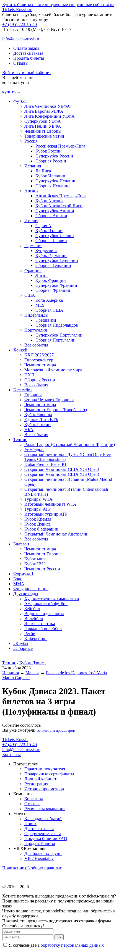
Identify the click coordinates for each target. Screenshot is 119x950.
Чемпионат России (42, 568)
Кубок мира (35, 559)
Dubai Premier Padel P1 (45, 464)
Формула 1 (23, 573)
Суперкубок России (54, 156)
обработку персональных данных (72, 945)
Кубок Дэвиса (37, 524)
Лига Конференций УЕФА (49, 116)
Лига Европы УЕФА (43, 111)
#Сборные (23, 648)
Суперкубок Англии (54, 210)
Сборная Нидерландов (56, 325)
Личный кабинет (40, 778)
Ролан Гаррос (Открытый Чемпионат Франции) (69, 444)
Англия (31, 190)
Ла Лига (43, 171)
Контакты (11, 754)
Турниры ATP (37, 509)
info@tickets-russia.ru (21, 38)
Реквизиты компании (44, 808)
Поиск (30, 823)
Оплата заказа (26, 48)
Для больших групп (43, 853)
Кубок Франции (50, 280)
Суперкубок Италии (54, 235)
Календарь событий (43, 818)
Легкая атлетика (39, 623)
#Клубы (20, 643)
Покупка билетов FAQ (45, 838)
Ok (59, 937)
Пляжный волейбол (43, 628)
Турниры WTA (38, 499)
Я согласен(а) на (56, 945)
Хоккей (20, 350)
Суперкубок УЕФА (42, 121)
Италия (31, 220)
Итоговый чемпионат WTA (50, 504)
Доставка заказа (28, 53)
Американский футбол (46, 603)
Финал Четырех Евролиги (49, 399)
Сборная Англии (51, 215)
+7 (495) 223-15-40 (19, 24)
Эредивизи (45, 320)
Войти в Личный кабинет (26, 72)
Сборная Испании (52, 185)
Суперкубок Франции (56, 285)
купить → (11, 92)
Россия (30, 141)
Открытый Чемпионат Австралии (56, 534)
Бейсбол (32, 608)
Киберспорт (35, 638)
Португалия (35, 330)
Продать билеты (28, 58)
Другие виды (25, 593)
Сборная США (49, 310)
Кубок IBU (34, 563)
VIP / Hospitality (39, 858)
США (29, 295)
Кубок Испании (50, 176)
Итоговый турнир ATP (46, 514)
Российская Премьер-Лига (60, 146)
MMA (18, 583)
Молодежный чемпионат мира (53, 370)
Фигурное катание (30, 588)
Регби (29, 633)
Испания (32, 166)
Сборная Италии (51, 240)
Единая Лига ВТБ (41, 419)
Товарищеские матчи (44, 136)
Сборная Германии (53, 265)
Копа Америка (49, 300)
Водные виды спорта (44, 613)
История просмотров (44, 788)
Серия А (43, 225)
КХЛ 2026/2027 (39, 355)
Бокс (17, 578)
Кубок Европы (38, 414)
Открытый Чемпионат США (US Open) (61, 469)
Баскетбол (22, 389)
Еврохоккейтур (38, 360)
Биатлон (21, 544)
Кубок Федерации (41, 529)
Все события (36, 345)
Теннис (20, 439)
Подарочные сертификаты (49, 773)
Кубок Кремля (37, 519)
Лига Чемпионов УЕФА (47, 106)
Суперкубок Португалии (58, 335)
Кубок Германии (51, 255)
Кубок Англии (49, 200)
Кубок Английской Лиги (58, 205)
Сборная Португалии (55, 340)
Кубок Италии (49, 230)
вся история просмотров (56, 730)
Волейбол (33, 618)
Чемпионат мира (40, 365)
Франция (33, 270)
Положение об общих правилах (32, 867)
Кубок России (48, 151)
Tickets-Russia (15, 739)
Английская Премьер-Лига (60, 195)
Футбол (20, 101)
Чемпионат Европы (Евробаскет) (55, 409)
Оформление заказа (42, 833)
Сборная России (50, 161)
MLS (40, 305)
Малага (32, 672)
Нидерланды (36, 315)
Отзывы (21, 63)
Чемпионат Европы (42, 131)
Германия (33, 245)
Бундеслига (46, 250)
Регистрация (36, 783)
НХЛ (29, 374)
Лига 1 (41, 275)
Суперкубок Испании (56, 181)
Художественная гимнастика (51, 598)
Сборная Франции (52, 290)
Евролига (33, 394)
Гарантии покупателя (44, 769)
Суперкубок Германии (56, 260)
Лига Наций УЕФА (42, 126)
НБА (28, 429)
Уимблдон (34, 449)
